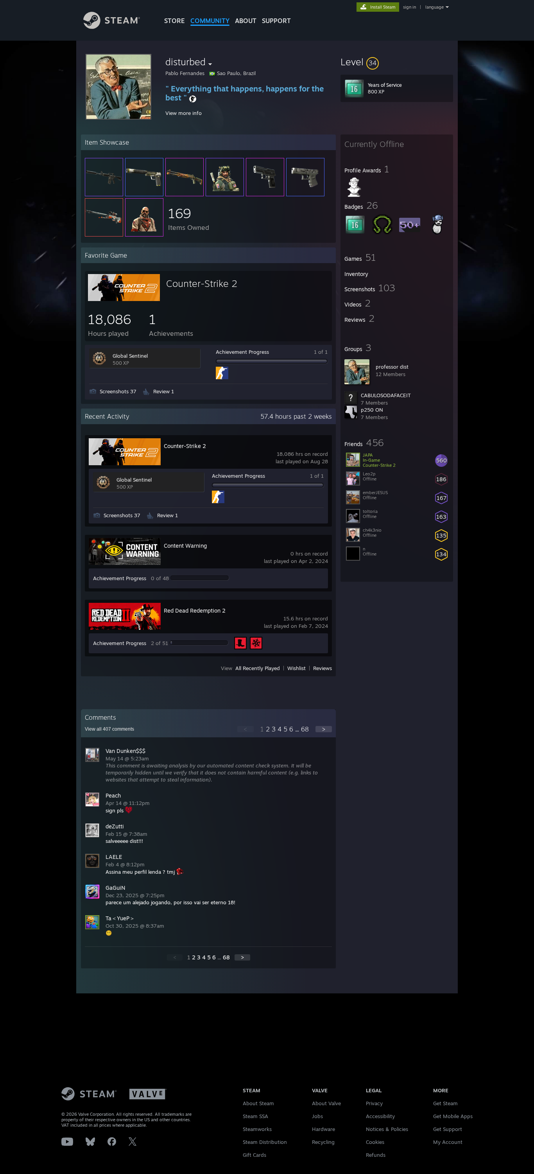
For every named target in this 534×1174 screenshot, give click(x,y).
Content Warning (185, 545)
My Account (447, 1142)
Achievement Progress (242, 352)
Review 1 (163, 391)
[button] (396, 62)
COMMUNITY (209, 21)
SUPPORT (276, 21)
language (434, 7)
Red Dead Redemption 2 (195, 610)
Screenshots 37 (118, 391)
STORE (174, 21)
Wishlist (296, 668)
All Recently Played (257, 668)
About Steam (258, 1103)
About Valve (326, 1103)
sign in (409, 7)
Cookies (375, 1142)
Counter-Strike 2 (201, 283)
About (245, 21)
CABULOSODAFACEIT (386, 395)
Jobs (317, 1116)
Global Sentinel (130, 356)
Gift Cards (254, 1155)
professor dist (392, 367)
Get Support (447, 1129)
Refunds (375, 1155)
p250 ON (372, 410)
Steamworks (257, 1129)
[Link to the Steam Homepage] (111, 26)
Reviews (322, 668)
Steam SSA (255, 1116)
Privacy (374, 1103)
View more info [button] (183, 113)
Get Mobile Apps (453, 1116)
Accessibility (380, 1116)
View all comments (109, 729)
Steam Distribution (265, 1142)
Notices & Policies (387, 1129)
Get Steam (445, 1103)
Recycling (323, 1142)
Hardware (323, 1129)
